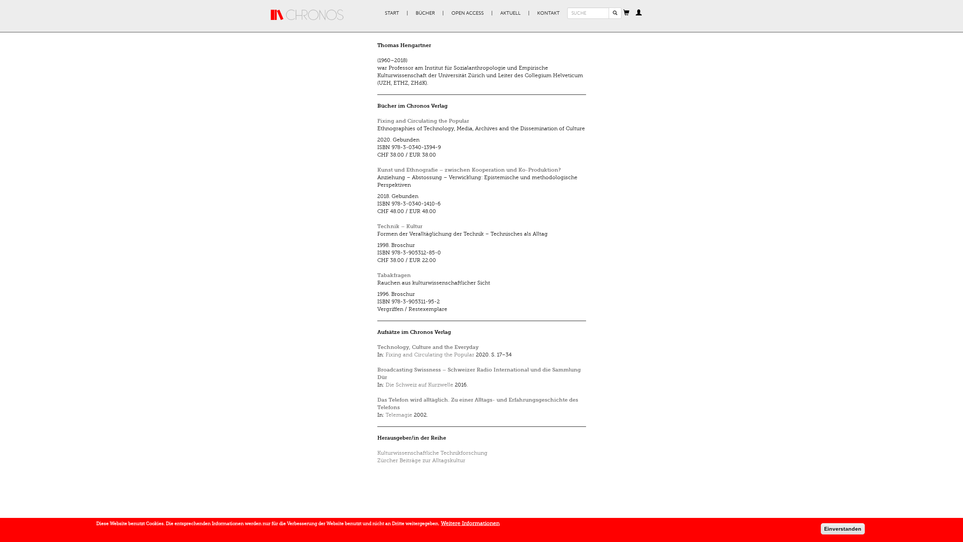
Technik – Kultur (399, 226)
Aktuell (510, 13)
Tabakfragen (394, 275)
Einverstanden (842, 529)
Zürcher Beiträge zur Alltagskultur (421, 460)
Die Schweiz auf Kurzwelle (419, 385)
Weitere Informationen (470, 523)
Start (392, 13)
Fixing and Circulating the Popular (423, 121)
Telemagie (399, 415)
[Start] (307, 15)
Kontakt (548, 13)
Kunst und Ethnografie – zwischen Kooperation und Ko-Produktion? (469, 170)
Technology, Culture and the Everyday (427, 347)
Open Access (467, 13)
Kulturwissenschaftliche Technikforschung (432, 453)
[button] (626, 13)
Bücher (425, 13)
